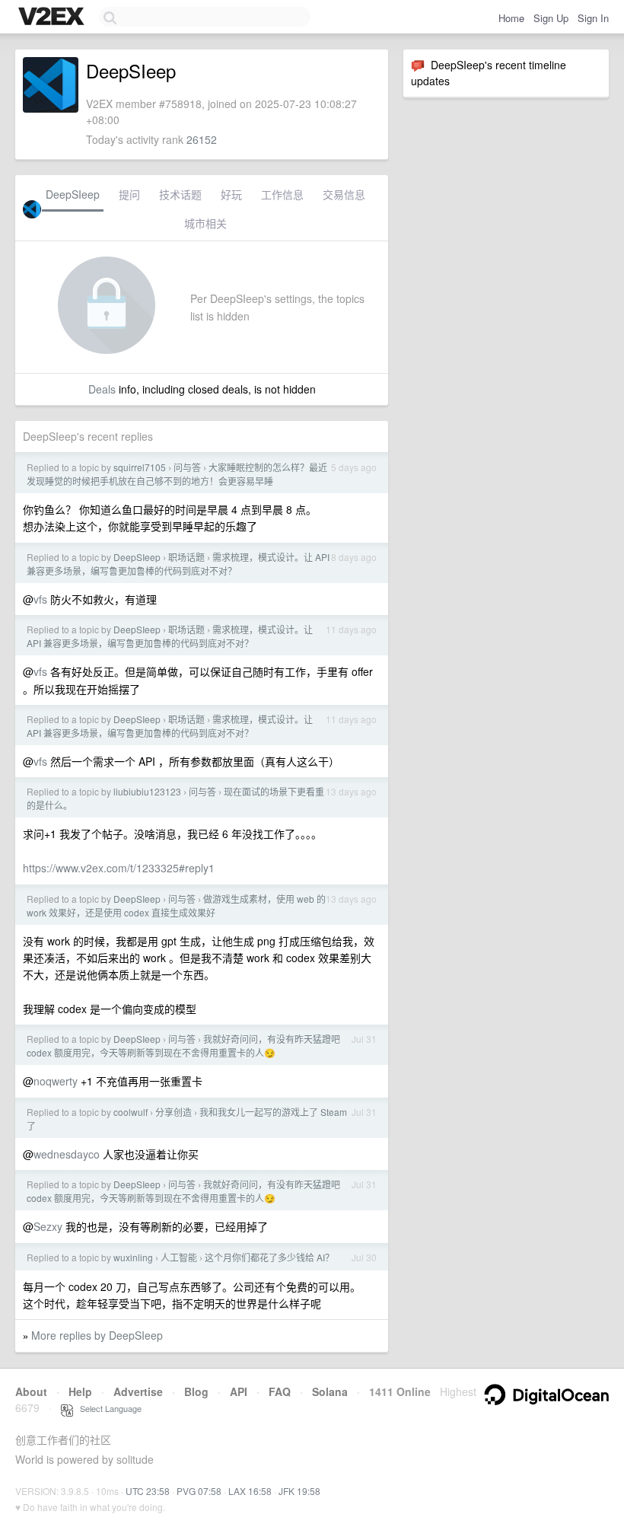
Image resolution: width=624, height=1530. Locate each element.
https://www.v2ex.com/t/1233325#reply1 (119, 867)
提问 (129, 194)
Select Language (107, 1408)
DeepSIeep (73, 194)
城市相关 (205, 223)
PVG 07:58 (199, 1490)
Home (511, 18)
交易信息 (344, 194)
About (31, 1391)
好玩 (231, 194)
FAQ (280, 1391)
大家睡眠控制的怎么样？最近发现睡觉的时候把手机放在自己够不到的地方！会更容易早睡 (177, 474)
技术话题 (180, 194)
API (238, 1391)
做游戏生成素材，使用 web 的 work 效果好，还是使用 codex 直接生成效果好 (176, 905)
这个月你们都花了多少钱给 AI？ (269, 1257)
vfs (40, 599)
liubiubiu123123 (147, 791)
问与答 (187, 467)
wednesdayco (66, 1154)
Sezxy (47, 1226)
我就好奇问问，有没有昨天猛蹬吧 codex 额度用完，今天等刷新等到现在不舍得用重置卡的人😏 (183, 1045)
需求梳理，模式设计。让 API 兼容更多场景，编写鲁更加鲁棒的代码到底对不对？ (178, 563)
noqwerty (55, 1081)
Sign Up (550, 18)
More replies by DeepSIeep (97, 1335)
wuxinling (133, 1257)
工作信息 (282, 194)
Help (80, 1391)
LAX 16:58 (250, 1490)
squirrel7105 (139, 467)
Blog (196, 1391)
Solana (330, 1391)
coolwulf (130, 1111)
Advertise (138, 1391)
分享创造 (173, 1111)
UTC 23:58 (148, 1490)
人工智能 (179, 1257)
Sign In (593, 18)
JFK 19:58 (299, 1490)
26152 (201, 139)
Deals (102, 389)
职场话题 (186, 556)
